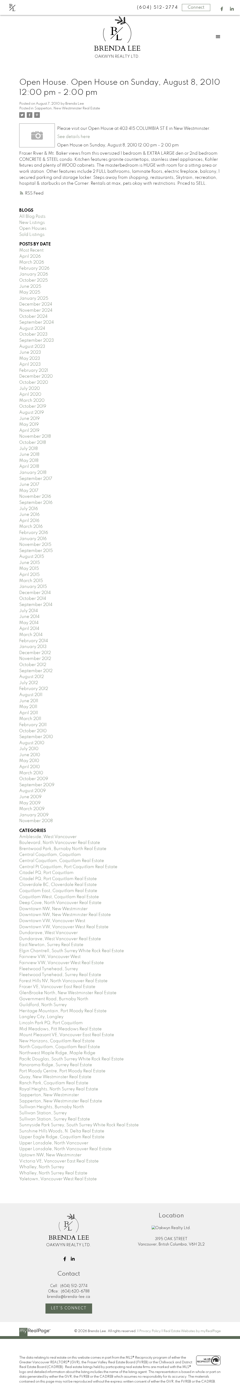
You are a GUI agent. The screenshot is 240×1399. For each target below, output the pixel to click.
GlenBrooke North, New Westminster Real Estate (67, 993)
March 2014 (31, 635)
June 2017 (29, 485)
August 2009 (32, 791)
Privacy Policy (150, 1331)
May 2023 (29, 358)
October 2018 (32, 443)
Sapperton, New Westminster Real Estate (67, 108)
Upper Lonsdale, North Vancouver (53, 1143)
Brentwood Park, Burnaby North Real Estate (62, 849)
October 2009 (33, 779)
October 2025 (33, 280)
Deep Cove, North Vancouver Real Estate (60, 903)
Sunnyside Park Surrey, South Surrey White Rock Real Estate (79, 1125)
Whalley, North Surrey (41, 1167)
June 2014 (29, 617)
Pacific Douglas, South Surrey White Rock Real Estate (71, 1059)
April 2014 (29, 629)
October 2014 (32, 599)
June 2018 (29, 454)
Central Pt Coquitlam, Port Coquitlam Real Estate (68, 867)
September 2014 (35, 605)
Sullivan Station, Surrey (43, 1113)
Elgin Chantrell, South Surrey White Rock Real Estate (71, 951)
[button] (222, 9)
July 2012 (28, 683)
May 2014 (29, 623)
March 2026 (31, 262)
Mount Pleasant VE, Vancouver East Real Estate (66, 1035)
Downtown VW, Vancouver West (52, 921)
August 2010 (31, 743)
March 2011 (30, 719)
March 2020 (32, 401)
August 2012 (31, 677)
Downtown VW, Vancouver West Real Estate (64, 927)
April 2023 (30, 364)
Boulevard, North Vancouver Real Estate (59, 843)
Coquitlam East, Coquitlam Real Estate (58, 891)
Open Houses (32, 228)
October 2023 (33, 334)
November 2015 (35, 545)
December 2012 (35, 653)
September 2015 (36, 551)
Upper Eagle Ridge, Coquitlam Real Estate (62, 1137)
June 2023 (30, 352)
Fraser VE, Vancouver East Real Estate (57, 987)
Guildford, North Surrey (43, 1005)
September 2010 (36, 737)
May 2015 (29, 569)
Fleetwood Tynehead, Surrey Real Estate (60, 975)
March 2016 (31, 527)
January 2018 (32, 473)
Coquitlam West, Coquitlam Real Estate (59, 897)
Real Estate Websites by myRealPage (192, 1331)
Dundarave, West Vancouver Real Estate (60, 939)
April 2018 (29, 466)
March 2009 (32, 809)
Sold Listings (32, 235)
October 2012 (32, 665)
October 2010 (33, 731)
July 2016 (28, 509)
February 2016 (33, 533)
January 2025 (33, 298)
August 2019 (31, 412)
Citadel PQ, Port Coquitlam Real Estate (58, 879)
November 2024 (35, 310)
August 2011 (30, 695)
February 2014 (33, 641)
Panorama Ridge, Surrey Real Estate (55, 1065)
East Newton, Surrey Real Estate (51, 945)
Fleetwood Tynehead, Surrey (48, 969)
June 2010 (29, 755)
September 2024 (36, 322)
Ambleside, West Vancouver (48, 837)
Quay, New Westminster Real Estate (55, 1077)
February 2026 (34, 268)
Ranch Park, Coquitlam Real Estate (53, 1083)
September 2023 (36, 340)
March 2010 (31, 773)
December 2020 (36, 376)
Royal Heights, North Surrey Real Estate (58, 1089)
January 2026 (33, 274)
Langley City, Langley (41, 1017)
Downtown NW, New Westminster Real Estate (65, 915)
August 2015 (31, 557)
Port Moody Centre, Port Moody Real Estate (62, 1071)
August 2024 (32, 328)
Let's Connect (69, 1308)
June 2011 (28, 701)
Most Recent (31, 250)
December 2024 (35, 304)
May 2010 (29, 761)
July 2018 (28, 449)
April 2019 (29, 431)
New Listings (32, 223)
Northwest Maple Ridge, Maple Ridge (57, 1053)
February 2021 (33, 370)
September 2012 (35, 671)
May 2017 (28, 491)
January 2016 (33, 539)
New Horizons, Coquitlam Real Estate (57, 1041)
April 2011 (28, 713)
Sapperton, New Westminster (49, 1095)
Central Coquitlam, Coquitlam (50, 855)
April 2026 (30, 256)
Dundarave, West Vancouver (48, 933)
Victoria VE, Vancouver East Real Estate (59, 1161)
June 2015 (29, 563)
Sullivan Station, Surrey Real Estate (54, 1119)
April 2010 (29, 767)
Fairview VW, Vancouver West (50, 957)
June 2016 (29, 515)
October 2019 (32, 406)
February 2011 (33, 725)
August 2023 (32, 347)
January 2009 (34, 815)
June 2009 (30, 797)
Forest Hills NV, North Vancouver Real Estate (63, 981)
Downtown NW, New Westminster (53, 909)
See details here (73, 137)
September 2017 (35, 479)
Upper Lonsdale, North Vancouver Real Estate (65, 1149)
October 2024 (33, 316)
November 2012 (35, 659)
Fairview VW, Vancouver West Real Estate (61, 963)
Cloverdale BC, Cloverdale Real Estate (58, 885)
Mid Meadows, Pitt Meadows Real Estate (60, 1029)
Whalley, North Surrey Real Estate (53, 1173)
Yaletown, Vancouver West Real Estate (58, 1179)
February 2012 (33, 689)
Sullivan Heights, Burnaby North (51, 1107)
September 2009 (36, 785)
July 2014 (28, 611)
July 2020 (29, 389)
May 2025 (29, 292)
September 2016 (35, 503)
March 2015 (31, 581)
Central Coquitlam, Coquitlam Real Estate (61, 861)
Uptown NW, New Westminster (50, 1155)
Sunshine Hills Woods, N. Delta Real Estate (61, 1131)
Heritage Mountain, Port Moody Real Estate (63, 1011)
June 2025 (30, 286)
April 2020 (30, 394)
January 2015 (33, 587)
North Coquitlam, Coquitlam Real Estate (59, 1047)
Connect (196, 7)
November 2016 (35, 496)
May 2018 (28, 461)
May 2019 (29, 424)
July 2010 (28, 749)
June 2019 (29, 419)
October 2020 (33, 382)
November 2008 (36, 821)
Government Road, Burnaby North (53, 999)
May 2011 (28, 707)
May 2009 (30, 803)
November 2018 (35, 436)
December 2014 (35, 593)
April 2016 (29, 521)
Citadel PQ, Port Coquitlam (46, 873)
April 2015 (29, 575)
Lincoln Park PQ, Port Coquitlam (51, 1023)
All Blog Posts (32, 217)
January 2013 (33, 647)
